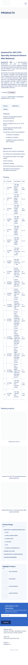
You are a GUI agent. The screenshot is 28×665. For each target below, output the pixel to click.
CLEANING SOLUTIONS (9, 551)
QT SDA (13, 98)
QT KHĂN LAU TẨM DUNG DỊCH (12, 548)
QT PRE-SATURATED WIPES (11, 535)
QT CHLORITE (8, 541)
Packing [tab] (5, 109)
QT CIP (6, 545)
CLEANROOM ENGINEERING (10, 557)
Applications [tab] (15, 106)
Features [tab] (5, 106)
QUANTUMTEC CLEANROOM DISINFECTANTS (14, 529)
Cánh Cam (19, 651)
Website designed (11, 651)
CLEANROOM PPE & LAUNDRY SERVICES (13, 554)
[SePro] (6, 2)
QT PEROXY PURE (9, 538)
